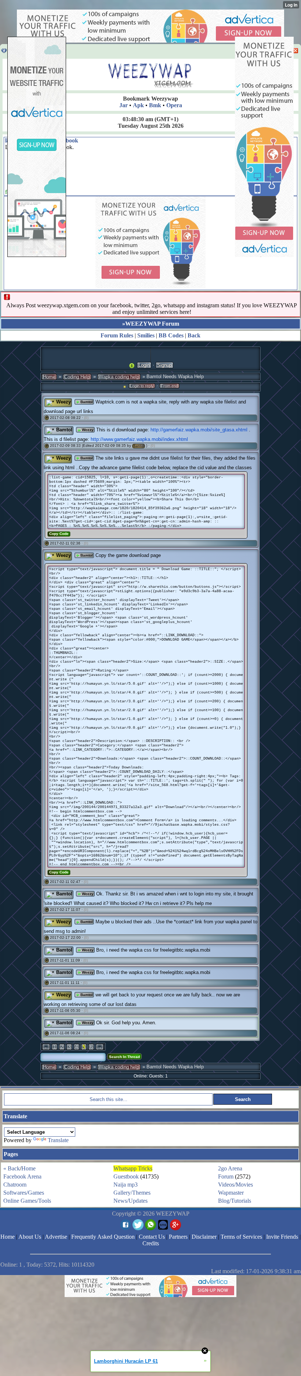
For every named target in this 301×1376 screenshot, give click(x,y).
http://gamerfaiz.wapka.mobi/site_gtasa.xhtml (198, 429)
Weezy (87, 430)
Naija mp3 (125, 1184)
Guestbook (126, 1176)
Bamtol (86, 402)
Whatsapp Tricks (132, 1168)
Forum (225, 1176)
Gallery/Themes (131, 1192)
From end (169, 386)
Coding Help (77, 377)
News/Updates (130, 1201)
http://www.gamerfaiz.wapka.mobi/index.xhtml (139, 439)
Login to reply (142, 386)
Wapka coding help (119, 377)
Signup (164, 365)
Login (144, 365)
